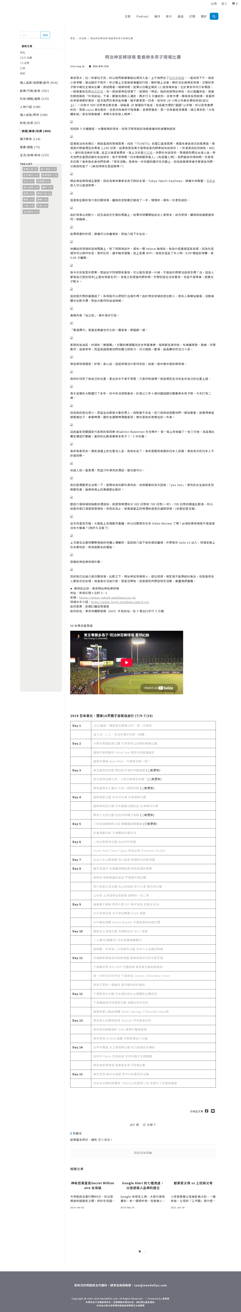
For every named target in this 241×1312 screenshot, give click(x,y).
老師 (22, 73)
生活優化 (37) (31, 175)
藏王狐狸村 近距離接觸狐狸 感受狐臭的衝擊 (122, 868)
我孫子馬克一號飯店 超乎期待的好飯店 (119, 984)
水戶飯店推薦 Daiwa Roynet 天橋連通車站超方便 (126, 922)
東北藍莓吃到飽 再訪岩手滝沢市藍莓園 (119, 770)
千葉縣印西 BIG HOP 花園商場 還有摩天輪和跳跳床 (128, 967)
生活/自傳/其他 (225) (34, 155)
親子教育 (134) (30, 139)
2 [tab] (145, 1252)
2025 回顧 (26, 57)
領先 (22, 52)
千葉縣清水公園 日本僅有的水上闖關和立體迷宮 (125, 994)
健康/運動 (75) (30, 147)
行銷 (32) (42, 205)
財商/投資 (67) (30, 123)
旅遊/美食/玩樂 (100, 66)
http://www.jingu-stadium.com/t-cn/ (120, 602)
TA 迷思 (24, 63)
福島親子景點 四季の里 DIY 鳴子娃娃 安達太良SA (126, 904)
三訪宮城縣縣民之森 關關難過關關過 (117, 824)
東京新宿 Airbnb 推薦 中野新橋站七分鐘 (120, 1038)
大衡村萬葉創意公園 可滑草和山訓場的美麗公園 (125, 743)
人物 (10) (28, 205)
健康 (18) (42, 199)
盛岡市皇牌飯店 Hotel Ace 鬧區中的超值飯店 (124, 752)
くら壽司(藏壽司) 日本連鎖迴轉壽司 (117, 940)
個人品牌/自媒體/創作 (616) (39, 82)
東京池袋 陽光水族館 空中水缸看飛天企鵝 (121, 1074)
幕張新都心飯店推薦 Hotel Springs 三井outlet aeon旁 (131, 1011)
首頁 (72, 38)
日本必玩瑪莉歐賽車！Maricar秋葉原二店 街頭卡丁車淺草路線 (135, 1083)
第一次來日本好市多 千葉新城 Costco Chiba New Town (131, 975)
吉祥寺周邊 (176, 78)
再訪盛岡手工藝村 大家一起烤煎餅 (116, 788)
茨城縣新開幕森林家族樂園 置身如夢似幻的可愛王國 (128, 958)
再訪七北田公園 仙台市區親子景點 (116, 815)
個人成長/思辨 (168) (34, 115)
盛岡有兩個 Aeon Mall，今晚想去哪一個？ (121, 761)
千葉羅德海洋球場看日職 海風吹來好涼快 (120, 1002)
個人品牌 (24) (31, 187)
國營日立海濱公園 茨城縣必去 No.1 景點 (120, 931)
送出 (45, 35)
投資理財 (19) (49, 175)
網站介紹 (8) (44, 193)
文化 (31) (28, 181)
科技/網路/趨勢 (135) (34, 98)
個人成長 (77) (48, 169)
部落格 (82, 38)
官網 (209, 181)
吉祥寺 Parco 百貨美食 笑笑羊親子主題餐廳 (122, 1056)
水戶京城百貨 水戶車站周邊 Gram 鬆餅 (119, 913)
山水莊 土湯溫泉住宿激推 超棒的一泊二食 (121, 895)
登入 (224, 3)
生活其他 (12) (31, 211)
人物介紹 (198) (30, 107)
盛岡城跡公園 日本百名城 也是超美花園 (119, 797)
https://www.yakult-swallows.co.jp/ (107, 597)
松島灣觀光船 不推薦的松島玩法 (114, 833)
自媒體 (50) (43, 181)
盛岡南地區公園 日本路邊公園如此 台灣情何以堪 (125, 806)
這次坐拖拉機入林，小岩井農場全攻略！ (120, 779)
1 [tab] (140, 1252)
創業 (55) (28, 193)
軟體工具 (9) (30, 169)
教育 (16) (28, 199)
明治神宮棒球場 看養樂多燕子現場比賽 (111, 38)
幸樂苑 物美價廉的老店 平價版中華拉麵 (119, 877)
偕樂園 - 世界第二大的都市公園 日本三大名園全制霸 (128, 949)
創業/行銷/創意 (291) (34, 91)
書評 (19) (47, 187)
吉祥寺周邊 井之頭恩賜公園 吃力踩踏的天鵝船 (124, 1047)
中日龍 (148, 152)
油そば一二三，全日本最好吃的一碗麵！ (120, 734)
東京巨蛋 (97, 91)
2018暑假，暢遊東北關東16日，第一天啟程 (122, 725)
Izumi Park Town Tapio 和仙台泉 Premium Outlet (129, 850)
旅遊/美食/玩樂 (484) (36, 131)
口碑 (22, 68)
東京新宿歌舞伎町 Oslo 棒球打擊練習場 (120, 1029)
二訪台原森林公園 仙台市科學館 (114, 842)
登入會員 (104, 1139)
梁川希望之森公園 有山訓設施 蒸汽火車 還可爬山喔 (127, 886)
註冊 (214, 3)
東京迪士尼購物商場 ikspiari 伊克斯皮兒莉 (122, 1020)
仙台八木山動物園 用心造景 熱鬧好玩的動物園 (124, 859)
